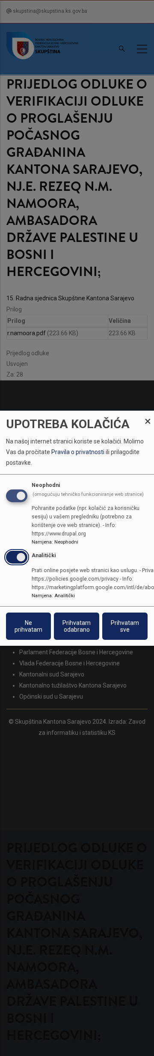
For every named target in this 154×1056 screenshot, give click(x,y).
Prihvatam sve (125, 626)
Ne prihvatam (28, 626)
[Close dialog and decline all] (147, 415)
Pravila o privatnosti (77, 452)
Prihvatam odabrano (76, 626)
